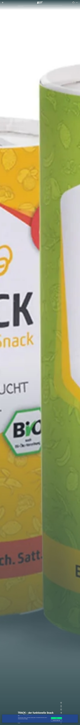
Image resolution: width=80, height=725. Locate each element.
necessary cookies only (56, 720)
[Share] (61, 713)
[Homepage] (40, 2)
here (27, 718)
